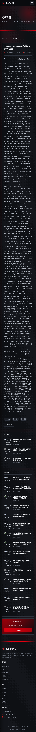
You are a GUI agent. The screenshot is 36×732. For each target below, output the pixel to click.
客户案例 (4, 692)
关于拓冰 (4, 702)
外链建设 (4, 676)
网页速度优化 (5, 679)
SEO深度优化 (5, 666)
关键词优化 (4, 669)
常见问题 (18, 729)
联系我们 (24, 729)
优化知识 (4, 695)
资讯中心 (8, 38)
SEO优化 (7, 419)
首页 (3, 38)
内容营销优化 (5, 672)
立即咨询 (18, 630)
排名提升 (23, 419)
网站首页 (4, 689)
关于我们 (12, 729)
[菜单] (32, 3)
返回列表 (9, 424)
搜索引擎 (15, 419)
